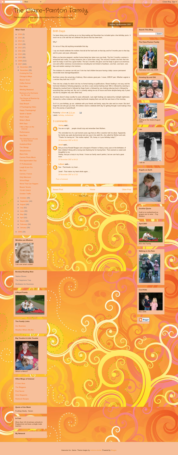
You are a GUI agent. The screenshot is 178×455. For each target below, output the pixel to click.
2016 (20, 34)
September (24, 201)
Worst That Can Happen (29, 184)
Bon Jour (23, 170)
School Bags (24, 180)
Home (92, 190)
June (22, 211)
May (22, 214)
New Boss (23, 135)
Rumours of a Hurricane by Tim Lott (29, 94)
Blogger (113, 450)
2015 (20, 38)
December (24, 67)
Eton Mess (24, 86)
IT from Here (20, 383)
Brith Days (23, 123)
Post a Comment (62, 179)
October (23, 198)
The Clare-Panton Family (50, 10)
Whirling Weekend (27, 90)
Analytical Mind (25, 144)
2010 (20, 54)
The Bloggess (20, 387)
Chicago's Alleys (26, 76)
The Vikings (24, 147)
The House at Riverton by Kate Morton (29, 99)
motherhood (69, 115)
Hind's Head (24, 117)
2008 (20, 61)
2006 (20, 232)
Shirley (61, 125)
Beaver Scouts (25, 187)
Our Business (20, 326)
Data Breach (24, 104)
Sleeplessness (25, 151)
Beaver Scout (25, 80)
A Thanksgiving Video (28, 107)
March (22, 221)
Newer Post (58, 190)
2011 (20, 51)
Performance (25, 132)
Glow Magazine (21, 395)
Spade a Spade (25, 114)
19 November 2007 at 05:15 (68, 140)
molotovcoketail (95, 450)
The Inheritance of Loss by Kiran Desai (29, 140)
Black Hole (24, 154)
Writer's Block (25, 120)
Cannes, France (26, 174)
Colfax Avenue (25, 83)
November (24, 70)
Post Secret (19, 391)
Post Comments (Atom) (97, 196)
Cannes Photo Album (28, 157)
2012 (20, 48)
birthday (61, 115)
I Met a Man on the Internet (27, 128)
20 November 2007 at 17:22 (68, 174)
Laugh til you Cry (26, 167)
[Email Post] (80, 113)
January (23, 227)
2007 (20, 64)
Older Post (126, 190)
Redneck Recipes (22, 399)
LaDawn (61, 164)
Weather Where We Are (24, 330)
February (24, 224)
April (22, 218)
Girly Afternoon (25, 177)
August (23, 204)
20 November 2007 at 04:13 (68, 159)
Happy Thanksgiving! (28, 110)
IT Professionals (26, 164)
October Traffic (25, 194)
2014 (20, 41)
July (22, 208)
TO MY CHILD (25, 190)
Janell (60, 145)
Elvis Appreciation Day (28, 161)
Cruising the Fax (26, 73)
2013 (20, 44)
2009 (20, 57)
